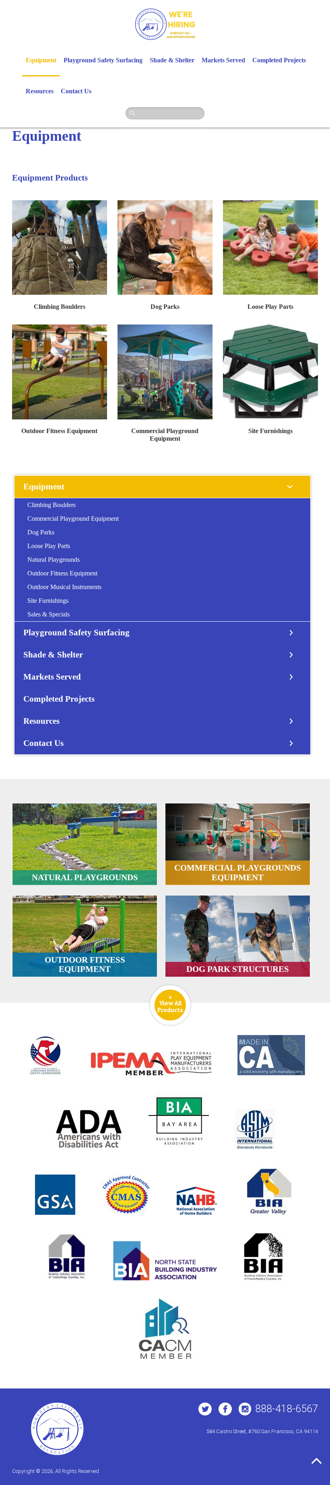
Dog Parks (165, 306)
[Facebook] (225, 1409)
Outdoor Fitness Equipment (59, 430)
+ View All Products (170, 1003)
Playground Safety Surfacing (103, 60)
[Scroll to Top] (317, 1461)
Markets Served (223, 60)
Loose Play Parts (270, 306)
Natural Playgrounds (53, 559)
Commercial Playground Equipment (73, 518)
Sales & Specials (48, 614)
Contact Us (76, 91)
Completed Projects (279, 60)
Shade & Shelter (172, 60)
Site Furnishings (270, 430)
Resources (40, 91)
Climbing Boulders (59, 306)
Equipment (41, 60)
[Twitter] (205, 1409)
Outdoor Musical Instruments (64, 586)
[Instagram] (245, 1409)
